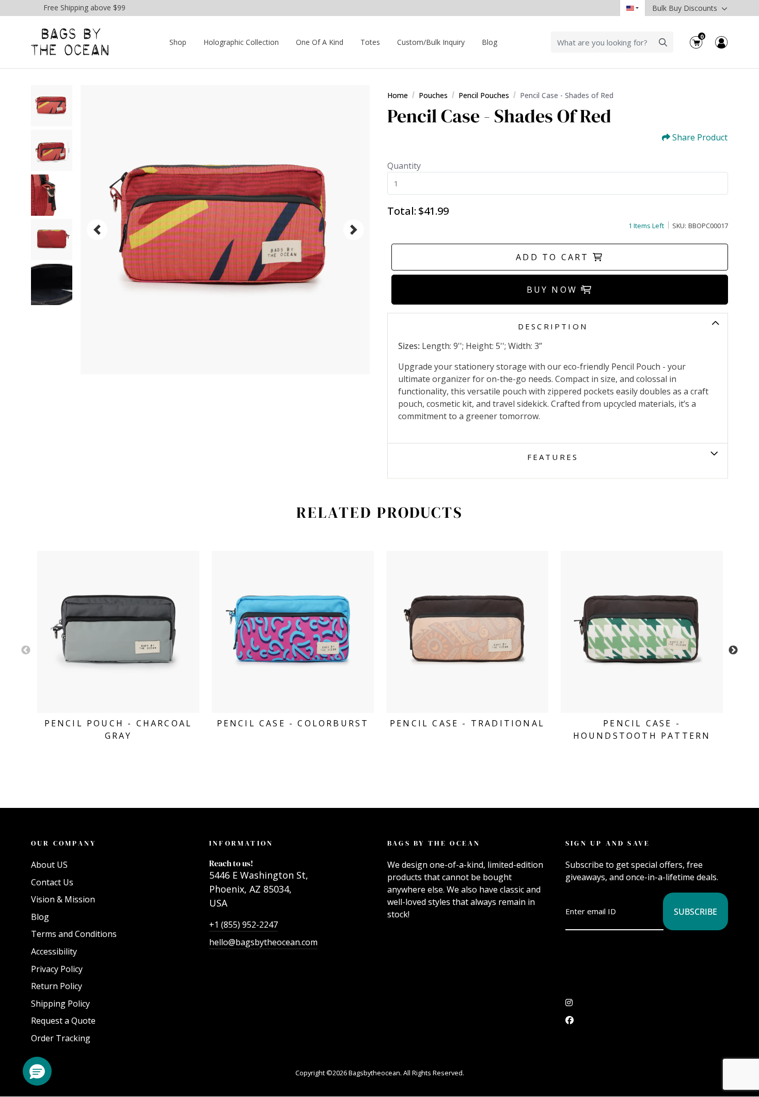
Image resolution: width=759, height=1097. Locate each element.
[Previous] (97, 229)
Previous (26, 650)
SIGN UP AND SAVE (607, 843)
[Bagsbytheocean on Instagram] (569, 1005)
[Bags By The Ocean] (69, 42)
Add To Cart (554, 257)
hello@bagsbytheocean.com (263, 942)
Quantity (404, 165)
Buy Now (554, 289)
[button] (37, 1071)
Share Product (700, 137)
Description (553, 326)
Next (733, 650)
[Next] (353, 229)
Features (553, 457)
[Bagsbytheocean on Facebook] (569, 1022)
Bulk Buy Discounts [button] (685, 8)
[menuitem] (178, 42)
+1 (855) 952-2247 (243, 924)
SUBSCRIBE (695, 911)
